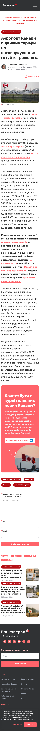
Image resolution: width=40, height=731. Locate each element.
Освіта (24, 684)
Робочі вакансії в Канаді (8, 697)
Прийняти (30, 724)
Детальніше (17, 724)
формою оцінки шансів (14, 242)
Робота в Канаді (28, 679)
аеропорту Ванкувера (13, 146)
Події (23, 699)
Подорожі (29, 479)
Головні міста (26, 694)
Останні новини (8, 679)
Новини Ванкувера (22, 485)
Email (4, 531)
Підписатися (20, 663)
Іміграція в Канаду (9, 684)
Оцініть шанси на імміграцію (8, 690)
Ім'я (3, 521)
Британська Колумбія (11, 32)
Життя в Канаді (28, 689)
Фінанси (6, 485)
